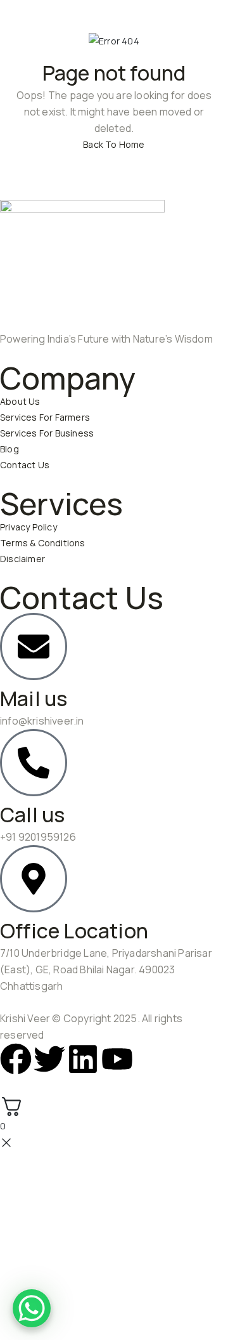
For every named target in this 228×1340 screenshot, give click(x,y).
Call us (32, 815)
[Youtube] (117, 1059)
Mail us (33, 699)
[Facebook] (16, 1059)
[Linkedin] (83, 1059)
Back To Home (113, 144)
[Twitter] (49, 1059)
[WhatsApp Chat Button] (32, 1308)
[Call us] (33, 762)
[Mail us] (33, 646)
